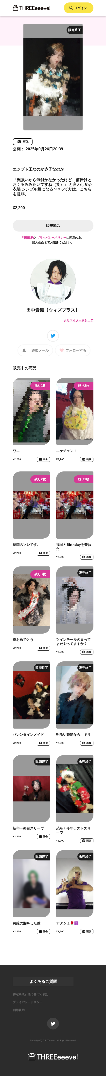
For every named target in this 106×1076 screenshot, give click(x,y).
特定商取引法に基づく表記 (30, 994)
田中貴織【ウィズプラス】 (53, 310)
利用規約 (28, 237)
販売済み (53, 226)
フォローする (76, 350)
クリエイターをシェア (78, 320)
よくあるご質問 (43, 981)
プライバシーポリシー (51, 237)
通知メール (40, 350)
